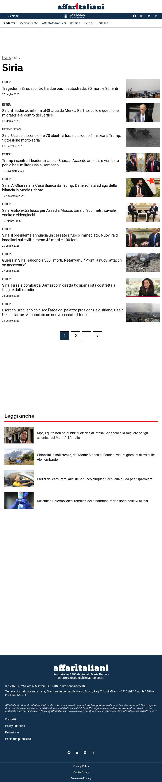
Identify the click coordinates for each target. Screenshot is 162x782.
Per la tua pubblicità (18, 739)
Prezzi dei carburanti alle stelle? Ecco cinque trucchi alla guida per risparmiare (94, 479)
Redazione (12, 732)
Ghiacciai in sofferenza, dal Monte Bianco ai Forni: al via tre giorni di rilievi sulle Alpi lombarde (96, 457)
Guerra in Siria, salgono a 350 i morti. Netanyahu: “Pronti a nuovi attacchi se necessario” (62, 262)
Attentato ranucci (54, 23)
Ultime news (11, 129)
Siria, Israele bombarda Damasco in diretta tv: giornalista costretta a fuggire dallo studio (58, 287)
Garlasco (102, 23)
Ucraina (75, 23)
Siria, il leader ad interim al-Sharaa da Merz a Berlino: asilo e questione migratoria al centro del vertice (60, 112)
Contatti (10, 719)
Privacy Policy (81, 766)
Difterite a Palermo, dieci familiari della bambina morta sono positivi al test (92, 501)
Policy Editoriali (15, 726)
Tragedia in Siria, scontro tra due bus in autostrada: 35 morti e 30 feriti (60, 88)
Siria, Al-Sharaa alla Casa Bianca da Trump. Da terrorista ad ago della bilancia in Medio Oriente (59, 187)
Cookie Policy (81, 772)
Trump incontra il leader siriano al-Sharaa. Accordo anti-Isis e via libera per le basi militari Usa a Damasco (60, 162)
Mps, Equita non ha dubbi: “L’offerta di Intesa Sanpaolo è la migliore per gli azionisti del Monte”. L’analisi (92, 435)
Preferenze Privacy (81, 778)
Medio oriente (29, 23)
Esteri (7, 82)
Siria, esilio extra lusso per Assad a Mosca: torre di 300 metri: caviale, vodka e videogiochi (59, 212)
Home (6, 58)
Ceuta (88, 23)
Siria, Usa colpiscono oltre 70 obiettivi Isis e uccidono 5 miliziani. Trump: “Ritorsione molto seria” (61, 137)
